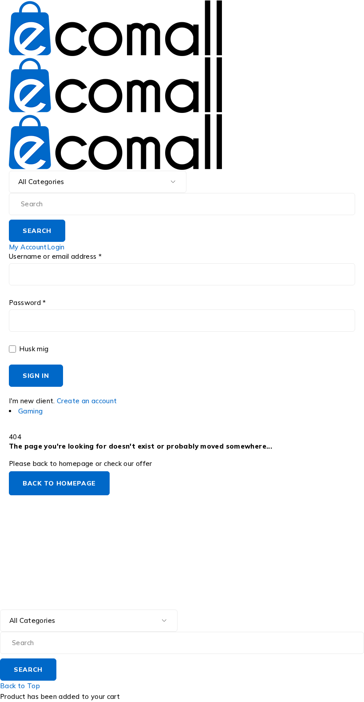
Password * (27, 303)
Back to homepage (59, 483)
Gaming (30, 411)
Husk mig (32, 349)
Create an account (87, 401)
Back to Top (20, 686)
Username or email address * (55, 257)
